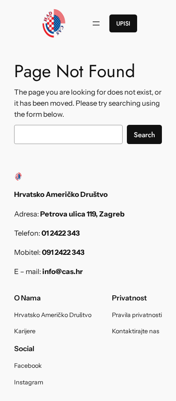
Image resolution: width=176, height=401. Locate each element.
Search (144, 135)
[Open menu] (96, 23)
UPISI (123, 23)
